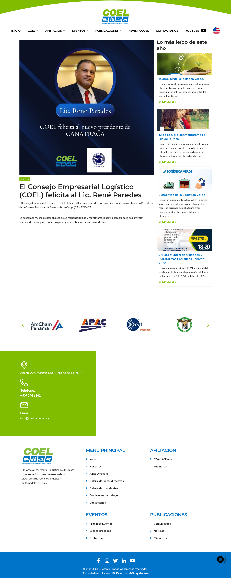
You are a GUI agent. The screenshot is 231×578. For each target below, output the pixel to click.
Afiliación (53, 30)
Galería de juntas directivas (106, 480)
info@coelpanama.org (34, 418)
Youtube (192, 30)
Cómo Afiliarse (162, 459)
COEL (31, 30)
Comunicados (162, 523)
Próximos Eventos (100, 523)
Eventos (78, 30)
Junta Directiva (99, 473)
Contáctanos (167, 30)
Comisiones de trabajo (103, 495)
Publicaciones (107, 30)
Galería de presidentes (103, 488)
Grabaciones (97, 538)
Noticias (158, 530)
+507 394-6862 (30, 395)
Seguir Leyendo (167, 101)
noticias (24, 179)
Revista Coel (139, 30)
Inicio (16, 30)
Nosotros (95, 466)
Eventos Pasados (100, 530)
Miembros (160, 466)
